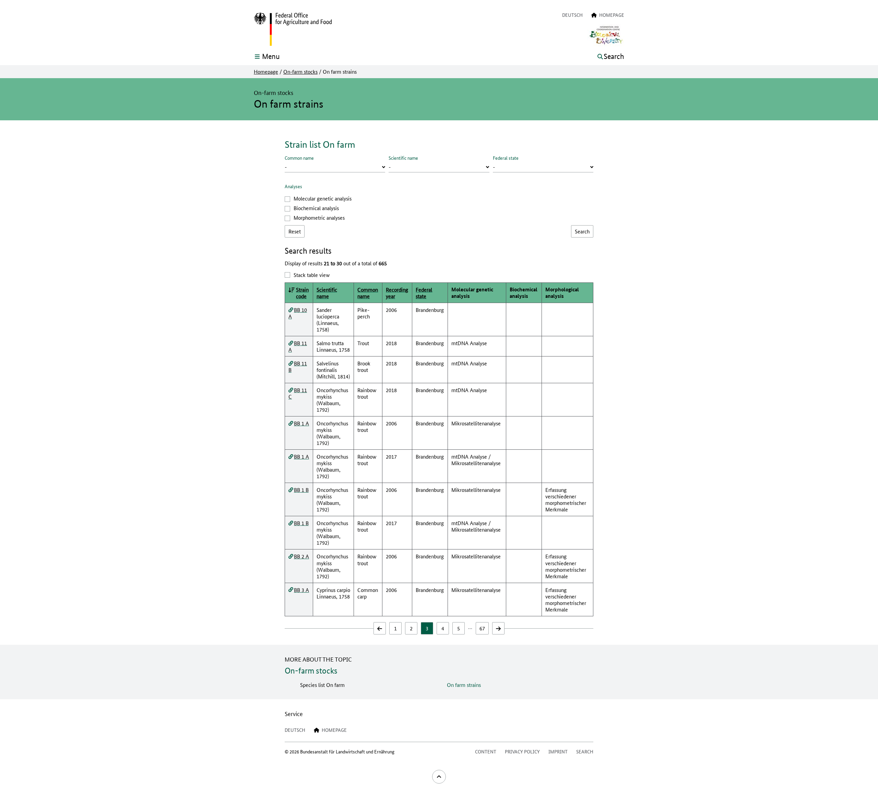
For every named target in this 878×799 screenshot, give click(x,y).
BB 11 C (297, 393)
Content (485, 751)
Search (584, 751)
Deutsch (572, 14)
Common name (299, 157)
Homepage (266, 72)
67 (482, 628)
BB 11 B (297, 366)
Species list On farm (322, 684)
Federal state (506, 157)
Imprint (558, 751)
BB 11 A (297, 346)
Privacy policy (522, 751)
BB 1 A (301, 423)
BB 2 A (301, 556)
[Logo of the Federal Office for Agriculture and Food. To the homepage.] (293, 29)
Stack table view (312, 274)
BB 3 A (301, 589)
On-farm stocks (300, 72)
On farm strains (464, 684)
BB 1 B (301, 489)
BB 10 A (297, 313)
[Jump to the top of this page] (439, 777)
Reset (294, 231)
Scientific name (403, 157)
